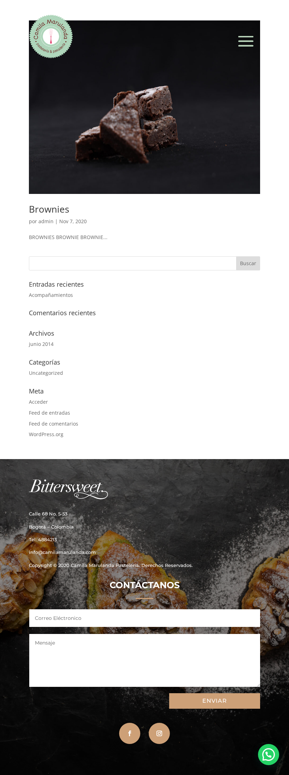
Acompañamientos (51, 295)
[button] (268, 754)
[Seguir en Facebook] (129, 733)
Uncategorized (46, 373)
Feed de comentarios (53, 423)
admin (46, 221)
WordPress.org (46, 434)
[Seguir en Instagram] (159, 733)
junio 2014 (41, 344)
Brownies (49, 209)
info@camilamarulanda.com (62, 552)
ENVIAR (214, 700)
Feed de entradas (49, 412)
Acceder (38, 401)
